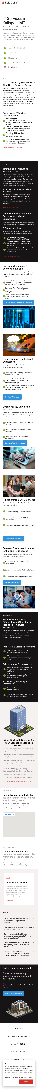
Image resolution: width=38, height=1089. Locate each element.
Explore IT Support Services (11, 256)
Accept (26, 1081)
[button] (35, 2)
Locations (18, 1028)
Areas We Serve (18, 1044)
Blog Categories (18, 1052)
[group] (19, 889)
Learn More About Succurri (11, 207)
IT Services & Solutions (18, 1036)
